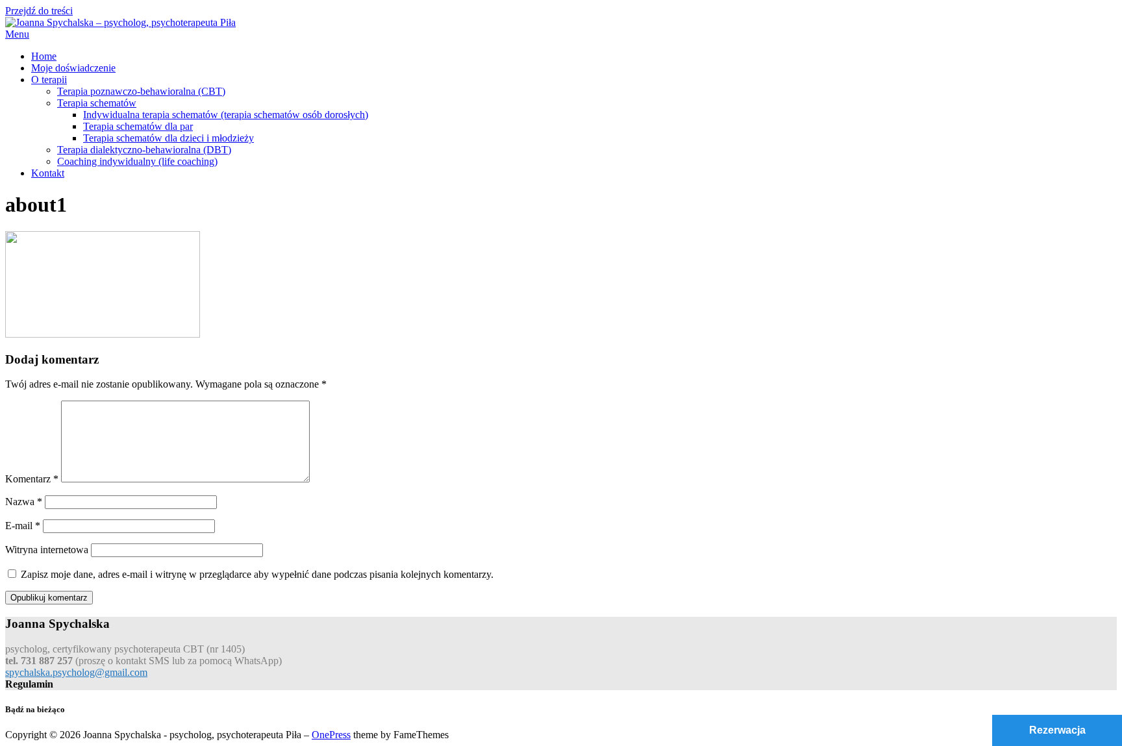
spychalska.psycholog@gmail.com (76, 672)
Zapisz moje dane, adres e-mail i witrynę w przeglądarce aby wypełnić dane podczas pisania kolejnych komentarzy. (257, 574)
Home (43, 56)
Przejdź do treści (39, 10)
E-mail (22, 525)
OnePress (331, 734)
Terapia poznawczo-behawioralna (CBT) (141, 91)
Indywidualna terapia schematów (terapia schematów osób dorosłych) (225, 114)
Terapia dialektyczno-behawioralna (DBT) (144, 149)
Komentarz (31, 478)
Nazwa (23, 501)
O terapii (49, 79)
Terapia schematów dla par (138, 126)
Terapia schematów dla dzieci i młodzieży (168, 137)
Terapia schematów (96, 102)
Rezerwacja (1057, 730)
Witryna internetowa (46, 549)
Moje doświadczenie (73, 67)
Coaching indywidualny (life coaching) (137, 161)
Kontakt (47, 173)
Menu (17, 34)
